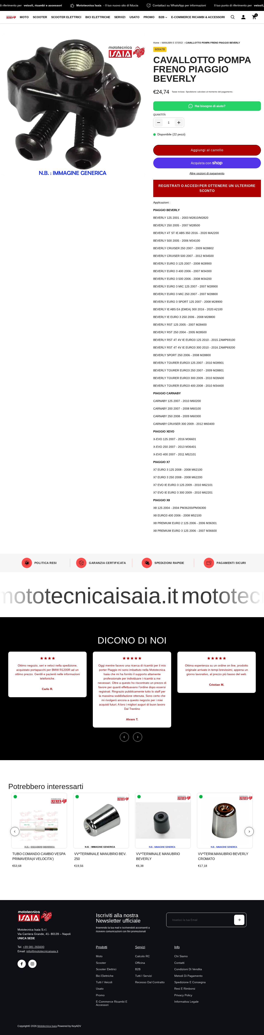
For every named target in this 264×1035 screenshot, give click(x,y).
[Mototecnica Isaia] (11, 17)
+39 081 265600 (33, 947)
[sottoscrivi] (239, 919)
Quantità (159, 114)
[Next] (137, 737)
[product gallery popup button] (137, 171)
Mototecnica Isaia (47, 1026)
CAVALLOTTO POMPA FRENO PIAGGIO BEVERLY (202, 69)
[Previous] (124, 737)
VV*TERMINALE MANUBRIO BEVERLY (158, 856)
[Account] (243, 17)
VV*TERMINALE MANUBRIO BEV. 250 (100, 856)
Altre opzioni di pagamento (207, 173)
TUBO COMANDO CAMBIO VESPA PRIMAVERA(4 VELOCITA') (38, 856)
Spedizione (191, 92)
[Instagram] (32, 964)
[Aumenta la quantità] (179, 122)
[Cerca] (232, 17)
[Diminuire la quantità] (158, 122)
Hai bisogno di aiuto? (210, 106)
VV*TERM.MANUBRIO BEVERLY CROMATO (223, 856)
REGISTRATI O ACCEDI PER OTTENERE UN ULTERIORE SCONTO (207, 188)
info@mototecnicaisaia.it (42, 951)
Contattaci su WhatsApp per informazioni (193, 5)
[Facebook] (22, 964)
